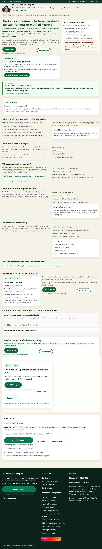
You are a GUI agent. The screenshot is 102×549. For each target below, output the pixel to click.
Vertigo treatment (48, 533)
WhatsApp (41, 391)
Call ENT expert (9, 49)
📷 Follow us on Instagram (51, 539)
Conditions (11, 15)
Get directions (44, 51)
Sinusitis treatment (49, 507)
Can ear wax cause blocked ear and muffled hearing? (22, 315)
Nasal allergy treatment (50, 511)
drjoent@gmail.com (81, 482)
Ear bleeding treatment (57, 266)
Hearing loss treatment (50, 504)
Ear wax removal (48, 501)
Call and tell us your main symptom (16, 75)
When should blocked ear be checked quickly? (20, 330)
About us (77, 8)
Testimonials (66, 8)
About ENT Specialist (50, 481)
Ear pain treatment (9, 266)
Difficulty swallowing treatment (53, 523)
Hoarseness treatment (50, 520)
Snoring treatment (48, 530)
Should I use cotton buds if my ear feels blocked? (21, 325)
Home (4, 15)
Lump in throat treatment (51, 526)
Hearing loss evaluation (25, 266)
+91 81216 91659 (16, 423)
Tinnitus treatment (41, 266)
